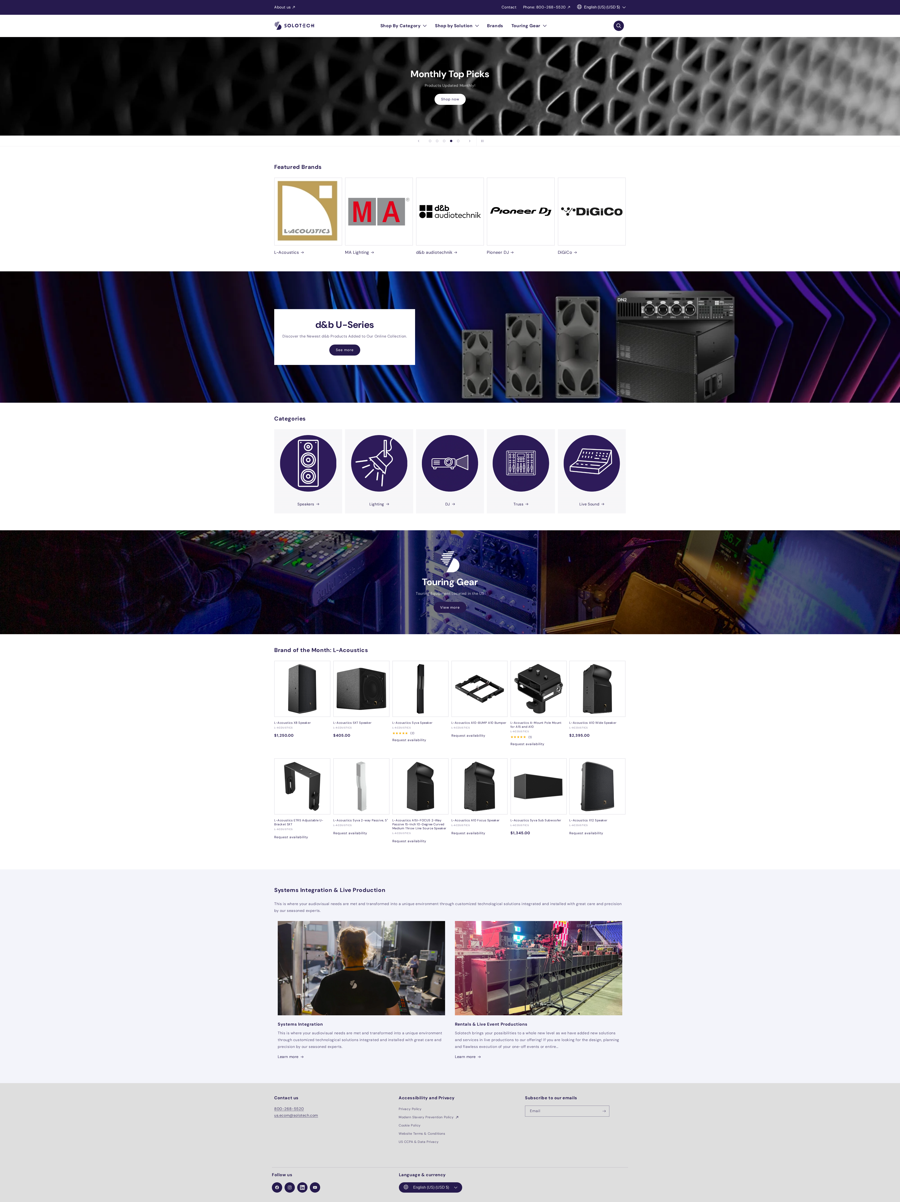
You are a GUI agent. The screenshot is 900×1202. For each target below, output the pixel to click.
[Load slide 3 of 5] (444, 140)
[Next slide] (470, 141)
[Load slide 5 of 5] (458, 140)
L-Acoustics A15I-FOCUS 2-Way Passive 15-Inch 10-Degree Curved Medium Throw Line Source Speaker (419, 824)
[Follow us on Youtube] (315, 1187)
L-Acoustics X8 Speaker (292, 723)
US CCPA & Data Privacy (419, 1142)
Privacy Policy (410, 1109)
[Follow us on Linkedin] (302, 1187)
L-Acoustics (286, 252)
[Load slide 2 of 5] (437, 140)
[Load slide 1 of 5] (430, 140)
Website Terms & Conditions (422, 1133)
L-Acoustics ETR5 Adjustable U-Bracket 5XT (298, 822)
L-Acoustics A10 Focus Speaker (475, 820)
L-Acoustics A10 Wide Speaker (592, 723)
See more (345, 350)
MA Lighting (357, 252)
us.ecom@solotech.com (296, 1115)
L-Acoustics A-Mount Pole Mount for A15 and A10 (536, 725)
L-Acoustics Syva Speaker (412, 723)
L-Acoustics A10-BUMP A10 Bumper (478, 723)
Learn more (288, 1056)
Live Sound (589, 504)
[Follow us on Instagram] (290, 1187)
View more (450, 607)
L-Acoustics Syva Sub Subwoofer (535, 820)
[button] (403, 26)
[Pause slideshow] (481, 141)
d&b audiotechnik (434, 252)
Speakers (305, 504)
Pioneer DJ (498, 252)
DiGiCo (565, 252)
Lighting (376, 504)
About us (282, 7)
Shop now (450, 102)
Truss (518, 504)
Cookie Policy (410, 1125)
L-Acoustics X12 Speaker (588, 820)
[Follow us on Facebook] (277, 1187)
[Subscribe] (604, 1111)
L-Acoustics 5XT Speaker (352, 723)
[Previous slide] (418, 141)
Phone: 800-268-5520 (544, 7)
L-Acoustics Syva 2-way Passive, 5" (360, 820)
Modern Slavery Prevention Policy (427, 1117)
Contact (509, 7)
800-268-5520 (289, 1108)
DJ (447, 504)
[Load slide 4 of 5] (451, 140)
